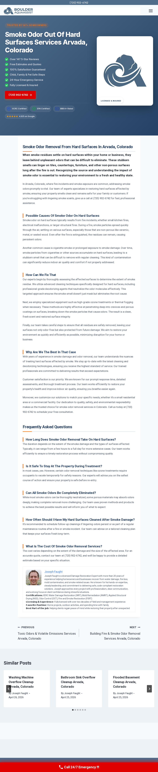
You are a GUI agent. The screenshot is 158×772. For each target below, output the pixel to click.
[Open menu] (150, 11)
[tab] (73, 710)
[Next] (149, 688)
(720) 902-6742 (79, 2)
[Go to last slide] (8, 688)
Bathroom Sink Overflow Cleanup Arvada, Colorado (78, 682)
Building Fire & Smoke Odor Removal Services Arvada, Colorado (115, 633)
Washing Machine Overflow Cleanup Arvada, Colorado (21, 682)
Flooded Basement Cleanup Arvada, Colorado (126, 682)
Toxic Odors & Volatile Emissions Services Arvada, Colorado (47, 633)
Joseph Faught (20, 693)
